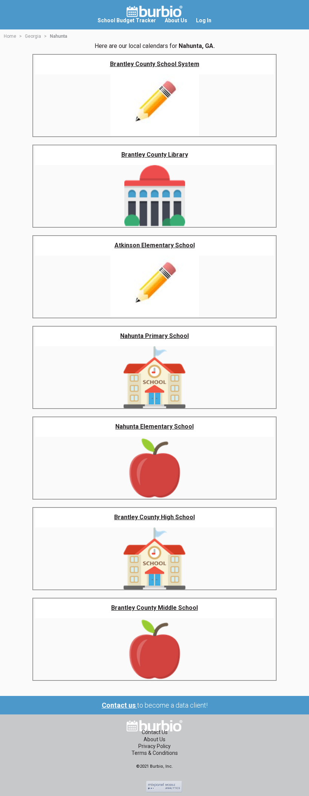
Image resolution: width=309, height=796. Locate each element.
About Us (154, 739)
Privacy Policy (154, 746)
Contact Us (155, 732)
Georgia (33, 36)
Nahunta (58, 36)
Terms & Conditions (155, 753)
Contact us (119, 705)
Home (10, 36)
